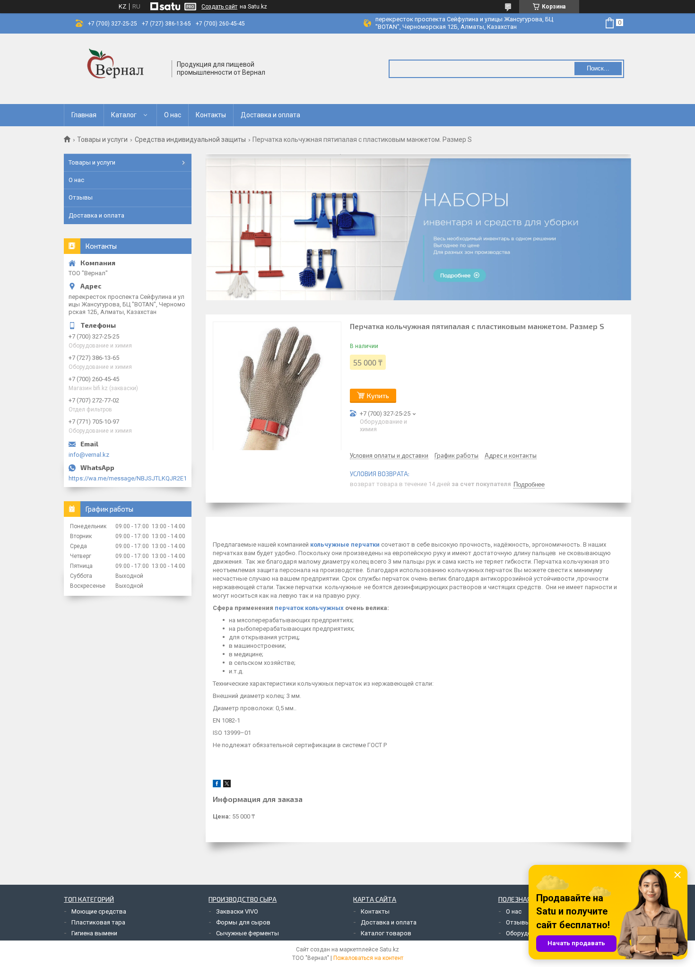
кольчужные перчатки (345, 544)
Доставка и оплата (270, 115)
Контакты (211, 115)
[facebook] (217, 785)
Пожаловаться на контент (368, 958)
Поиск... (598, 68)
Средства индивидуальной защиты (190, 139)
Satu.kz (389, 949)
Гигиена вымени (94, 933)
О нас (172, 115)
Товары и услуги (102, 139)
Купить (378, 396)
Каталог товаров (386, 933)
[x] (227, 785)
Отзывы (81, 197)
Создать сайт (219, 6)
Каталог (124, 115)
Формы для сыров (243, 922)
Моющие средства (98, 911)
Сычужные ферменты (247, 933)
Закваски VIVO (237, 911)
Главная (83, 115)
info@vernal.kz (89, 454)
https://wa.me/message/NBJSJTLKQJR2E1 (128, 478)
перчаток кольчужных (309, 607)
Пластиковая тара (98, 922)
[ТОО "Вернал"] (118, 69)
